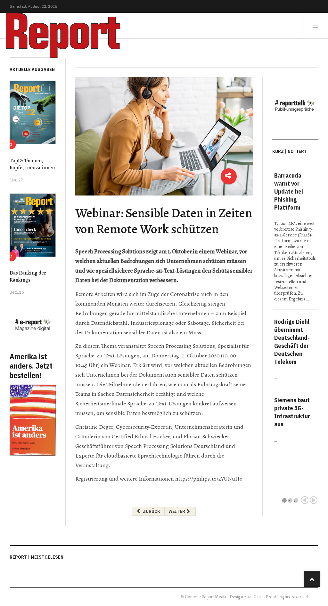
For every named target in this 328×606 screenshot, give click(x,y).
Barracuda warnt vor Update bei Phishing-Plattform (288, 191)
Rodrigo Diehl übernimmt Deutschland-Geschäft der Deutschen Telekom (292, 341)
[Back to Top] (312, 579)
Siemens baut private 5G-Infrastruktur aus (292, 412)
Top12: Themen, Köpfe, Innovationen (32, 164)
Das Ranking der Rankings (28, 276)
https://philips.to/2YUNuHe (208, 478)
